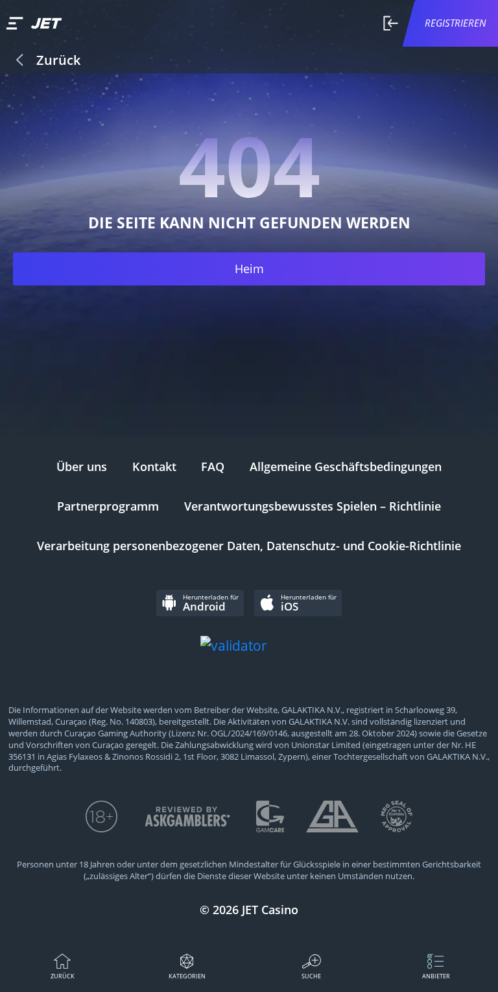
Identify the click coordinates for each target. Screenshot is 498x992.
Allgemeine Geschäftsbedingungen (346, 466)
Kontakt (154, 466)
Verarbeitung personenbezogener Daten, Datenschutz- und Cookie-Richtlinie (249, 545)
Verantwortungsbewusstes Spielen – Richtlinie (312, 506)
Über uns (81, 466)
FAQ (212, 466)
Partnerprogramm (108, 506)
